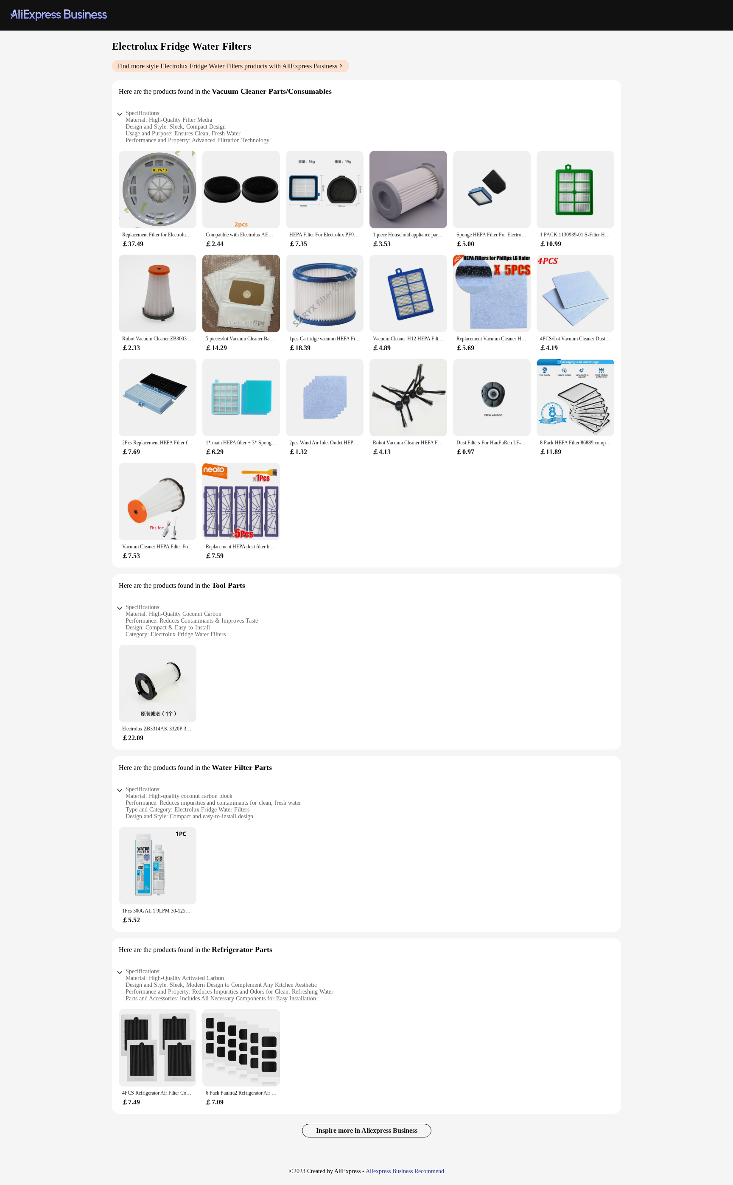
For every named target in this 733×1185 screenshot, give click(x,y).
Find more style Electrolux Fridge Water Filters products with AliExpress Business (227, 66)
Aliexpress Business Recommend (405, 1171)
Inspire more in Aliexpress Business (366, 1130)
